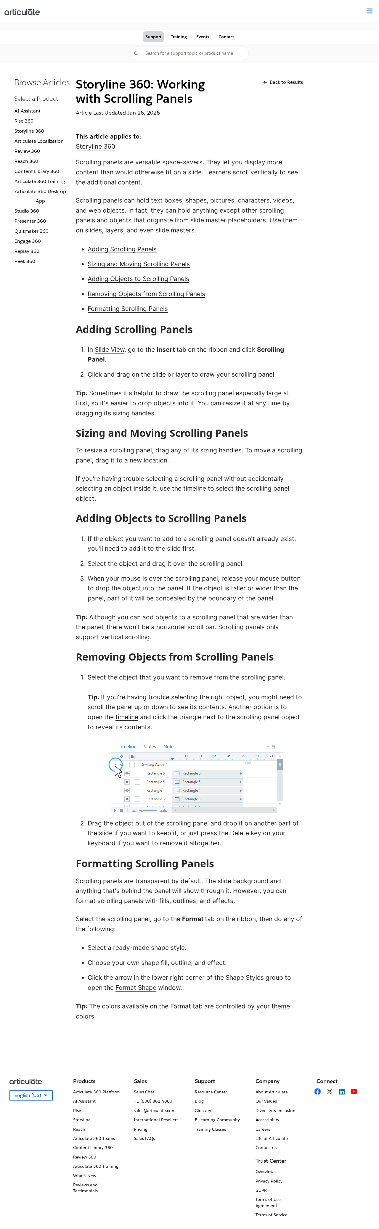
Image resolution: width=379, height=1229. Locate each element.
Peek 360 (25, 261)
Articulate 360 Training (40, 181)
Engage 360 (28, 241)
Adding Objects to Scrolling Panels (138, 278)
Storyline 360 (29, 131)
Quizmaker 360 (32, 231)
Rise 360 (24, 121)
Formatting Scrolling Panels (128, 308)
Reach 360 (26, 161)
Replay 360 (27, 251)
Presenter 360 (30, 221)
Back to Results (286, 82)
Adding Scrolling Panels (122, 249)
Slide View (109, 349)
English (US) (34, 1096)
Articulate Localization (39, 141)
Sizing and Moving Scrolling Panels (139, 264)
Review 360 (27, 151)
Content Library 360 (37, 171)
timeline (194, 488)
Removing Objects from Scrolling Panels (146, 294)
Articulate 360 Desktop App (40, 196)
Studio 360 (27, 211)
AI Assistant (28, 111)
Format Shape (135, 987)
